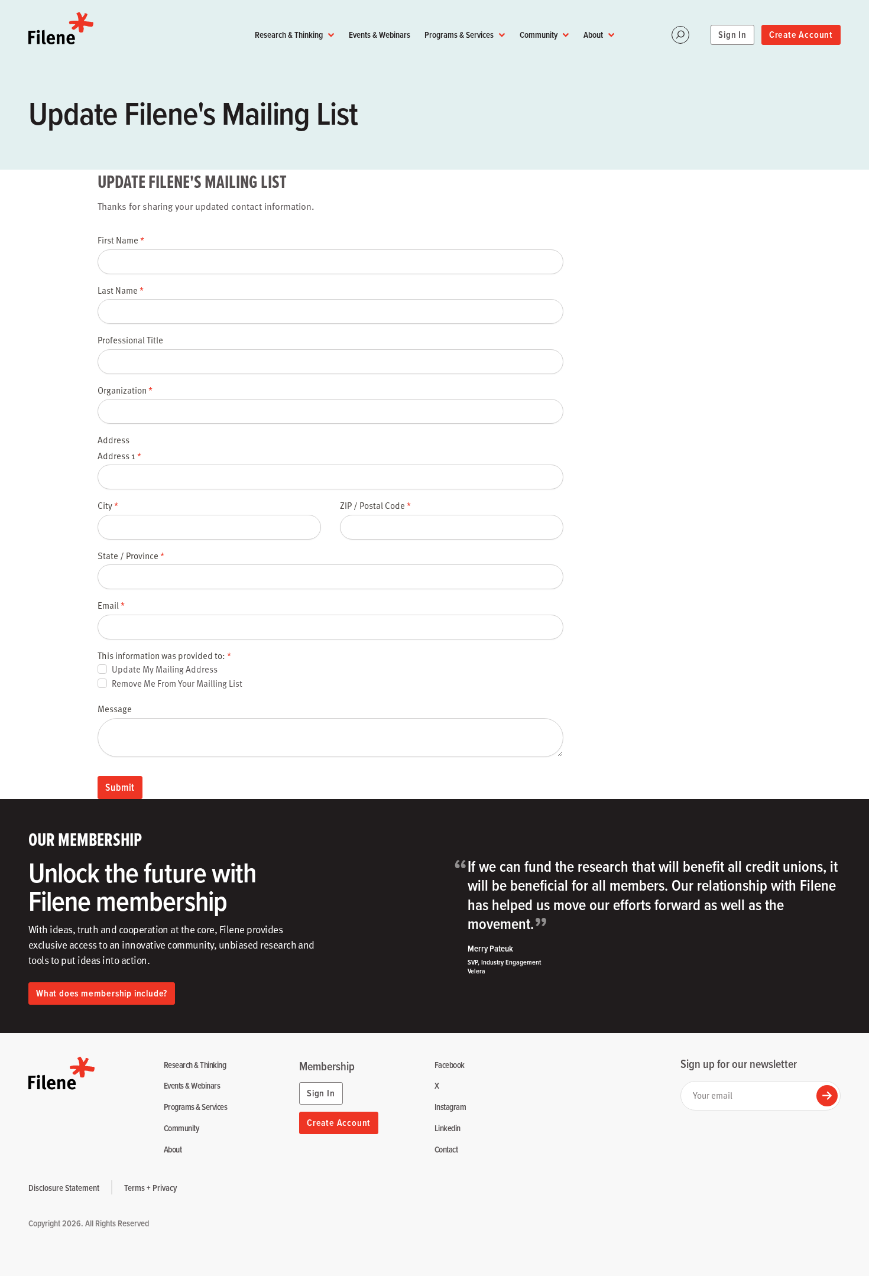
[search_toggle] (680, 34)
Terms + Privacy (150, 1187)
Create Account (801, 34)
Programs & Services (459, 34)
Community (538, 34)
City (108, 505)
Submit (120, 787)
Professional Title (130, 339)
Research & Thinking (289, 34)
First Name (121, 239)
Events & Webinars (379, 34)
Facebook (449, 1065)
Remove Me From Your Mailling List (177, 683)
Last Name (121, 290)
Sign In (732, 34)
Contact (446, 1149)
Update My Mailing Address (165, 669)
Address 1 (119, 455)
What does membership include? (101, 993)
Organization (125, 390)
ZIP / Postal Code (375, 505)
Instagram (450, 1107)
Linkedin (447, 1128)
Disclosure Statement (63, 1187)
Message (115, 708)
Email (111, 605)
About (593, 34)
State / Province (131, 555)
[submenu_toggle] (331, 35)
